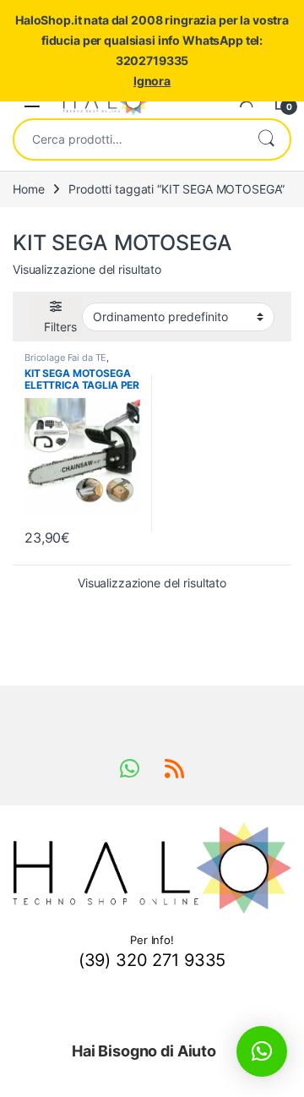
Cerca (266, 139)
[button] (261, 1051)
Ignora (152, 81)
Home (28, 189)
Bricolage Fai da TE (65, 357)
